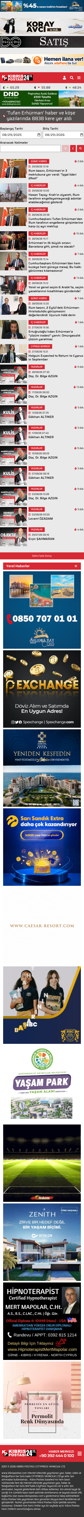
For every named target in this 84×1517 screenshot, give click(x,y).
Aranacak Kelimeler (14, 142)
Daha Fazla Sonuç (42, 556)
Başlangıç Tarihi (11, 128)
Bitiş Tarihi (50, 128)
